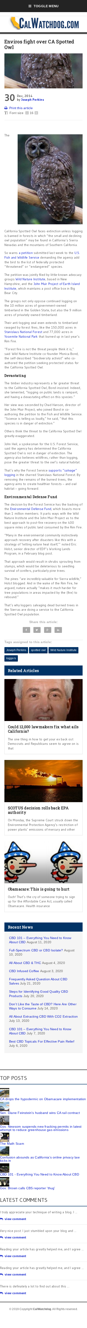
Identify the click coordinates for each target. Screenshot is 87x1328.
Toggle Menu (46, 6)
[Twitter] (37, 630)
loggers (11, 658)
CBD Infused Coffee (24, 971)
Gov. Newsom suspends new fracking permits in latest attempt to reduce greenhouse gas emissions (41, 1128)
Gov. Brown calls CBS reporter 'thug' (27, 1188)
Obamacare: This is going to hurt (39, 889)
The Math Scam (12, 1143)
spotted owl (38, 650)
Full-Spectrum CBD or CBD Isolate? (36, 950)
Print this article (21, 108)
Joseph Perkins (32, 99)
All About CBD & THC (25, 963)
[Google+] (47, 630)
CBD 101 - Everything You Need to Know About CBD (39, 1174)
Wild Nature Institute (30, 279)
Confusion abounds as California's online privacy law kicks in (40, 1158)
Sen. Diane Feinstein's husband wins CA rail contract (40, 1113)
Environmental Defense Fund (30, 509)
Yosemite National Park (21, 336)
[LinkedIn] (58, 630)
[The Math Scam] (4, 1134)
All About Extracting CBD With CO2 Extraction (43, 1016)
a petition (26, 253)
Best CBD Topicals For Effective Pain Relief (41, 1041)
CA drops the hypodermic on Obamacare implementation (43, 1099)
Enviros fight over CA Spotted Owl (39, 44)
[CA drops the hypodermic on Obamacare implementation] (4, 1090)
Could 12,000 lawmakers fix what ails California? (43, 729)
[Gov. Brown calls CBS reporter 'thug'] (4, 1179)
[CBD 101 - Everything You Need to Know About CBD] (4, 1165)
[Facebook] (26, 630)
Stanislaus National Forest (23, 332)
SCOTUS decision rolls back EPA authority (38, 810)
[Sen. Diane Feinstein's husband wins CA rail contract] (4, 1103)
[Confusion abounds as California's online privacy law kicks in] (4, 1148)
